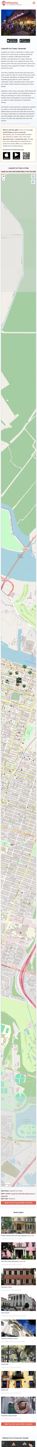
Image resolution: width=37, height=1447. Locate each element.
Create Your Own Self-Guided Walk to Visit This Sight (18, 171)
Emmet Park (4, 1364)
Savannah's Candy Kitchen (9, 1416)
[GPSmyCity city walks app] (12, 3)
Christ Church (5, 1313)
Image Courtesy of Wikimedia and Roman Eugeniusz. (14, 1316)
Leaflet (17, 1186)
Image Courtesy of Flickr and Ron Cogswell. (11, 1264)
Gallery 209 (4, 1390)
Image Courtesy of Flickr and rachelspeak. (11, 1419)
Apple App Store (8, 139)
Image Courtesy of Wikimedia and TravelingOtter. (13, 1341)
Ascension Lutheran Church (9, 1338)
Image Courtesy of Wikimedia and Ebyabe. (11, 1239)
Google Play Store (21, 139)
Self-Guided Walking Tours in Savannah (18, 131)
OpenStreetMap (25, 1186)
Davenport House (6, 1287)
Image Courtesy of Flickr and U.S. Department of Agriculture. (15, 124)
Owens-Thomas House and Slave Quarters (14, 1236)
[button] (18, 680)
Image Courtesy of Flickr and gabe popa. (11, 1393)
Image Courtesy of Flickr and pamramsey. (11, 1367)
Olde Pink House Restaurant (9, 1261)
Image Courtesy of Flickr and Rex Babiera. (11, 1290)
